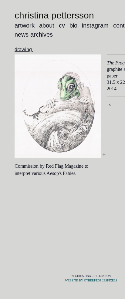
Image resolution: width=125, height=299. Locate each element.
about (46, 25)
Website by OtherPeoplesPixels (91, 280)
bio (73, 25)
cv (62, 25)
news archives (34, 34)
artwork (25, 25)
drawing (24, 49)
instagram (95, 25)
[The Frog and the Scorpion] (58, 106)
